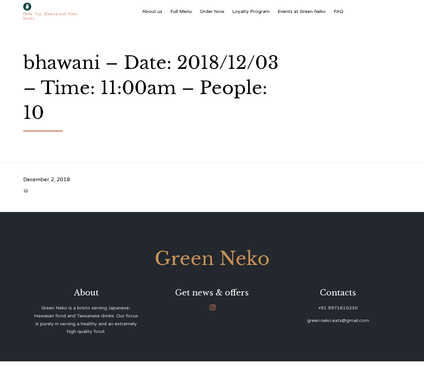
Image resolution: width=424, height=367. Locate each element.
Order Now (212, 11)
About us (152, 11)
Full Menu (181, 11)
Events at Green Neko (302, 11)
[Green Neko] (51, 7)
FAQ (339, 11)
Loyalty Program (251, 11)
